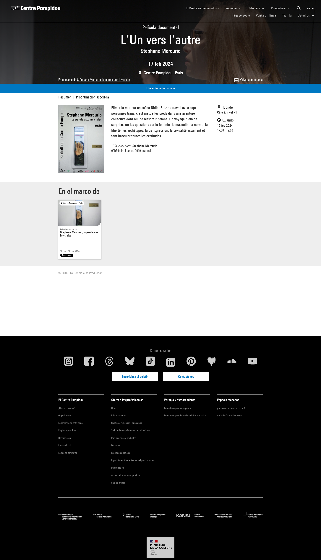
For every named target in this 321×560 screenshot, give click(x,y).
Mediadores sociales (120, 452)
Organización (64, 415)
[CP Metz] (134, 518)
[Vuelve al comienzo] (312, 551)
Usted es (304, 15)
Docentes (115, 445)
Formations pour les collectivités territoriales (185, 415)
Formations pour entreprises (177, 408)
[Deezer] (211, 362)
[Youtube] (252, 362)
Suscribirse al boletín (135, 376)
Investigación (117, 467)
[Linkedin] (170, 362)
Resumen (65, 97)
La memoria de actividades (70, 422)
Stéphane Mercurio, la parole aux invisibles (103, 80)
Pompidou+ (278, 8)
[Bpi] (72, 518)
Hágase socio (242, 15)
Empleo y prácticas (67, 430)
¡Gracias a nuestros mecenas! (231, 408)
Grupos (114, 408)
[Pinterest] (191, 362)
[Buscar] (299, 8)
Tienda (288, 15)
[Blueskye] (130, 362)
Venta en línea (266, 15)
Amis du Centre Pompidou (229, 415)
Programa (231, 8)
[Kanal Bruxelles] (192, 518)
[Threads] (109, 362)
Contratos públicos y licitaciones (126, 422)
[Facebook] (89, 362)
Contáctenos (186, 376)
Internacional (64, 445)
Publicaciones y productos (123, 437)
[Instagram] (68, 362)
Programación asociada (92, 97)
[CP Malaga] (160, 518)
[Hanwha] (253, 518)
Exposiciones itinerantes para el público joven (132, 460)
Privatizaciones (118, 415)
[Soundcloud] (232, 362)
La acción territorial (67, 452)
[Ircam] (105, 518)
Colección (254, 8)
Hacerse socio (64, 437)
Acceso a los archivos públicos (125, 475)
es (309, 8)
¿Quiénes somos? (66, 408)
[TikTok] (150, 362)
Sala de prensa (118, 482)
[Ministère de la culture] (160, 547)
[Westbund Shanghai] (226, 518)
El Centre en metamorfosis (204, 8)
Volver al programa (251, 80)
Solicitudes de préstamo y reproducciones (130, 430)
